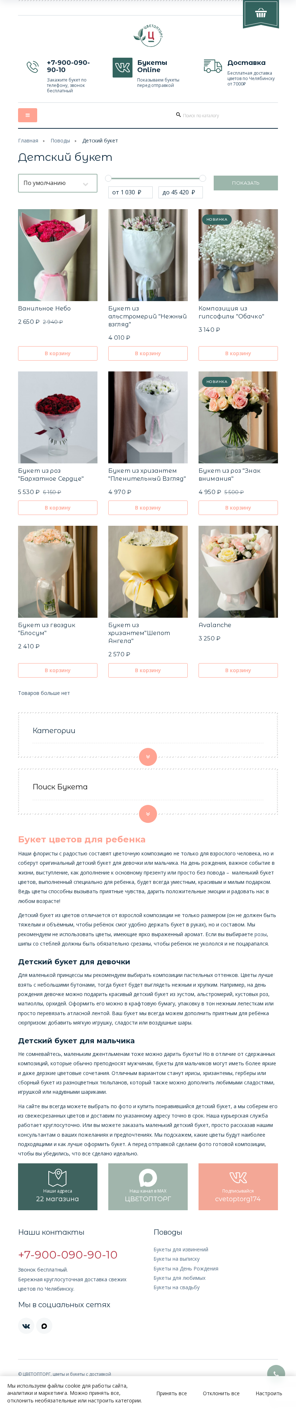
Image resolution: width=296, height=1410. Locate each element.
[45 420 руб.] (202, 178)
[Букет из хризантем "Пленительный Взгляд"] (148, 417)
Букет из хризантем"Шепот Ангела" (139, 633)
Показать (246, 183)
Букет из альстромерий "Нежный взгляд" (147, 316)
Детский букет (100, 140)
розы (260, 934)
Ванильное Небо (44, 308)
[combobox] (57, 183)
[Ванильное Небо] (57, 255)
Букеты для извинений (180, 1249)
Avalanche (215, 625)
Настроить (269, 1393)
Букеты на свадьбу (176, 1287)
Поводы (60, 140)
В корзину (58, 353)
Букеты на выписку (176, 1258)
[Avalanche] (238, 572)
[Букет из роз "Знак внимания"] (238, 417)
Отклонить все (221, 1393)
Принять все (171, 1393)
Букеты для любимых (179, 1277)
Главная (28, 140)
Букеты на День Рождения (185, 1268)
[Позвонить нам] (276, 1374)
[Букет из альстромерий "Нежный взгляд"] (148, 255)
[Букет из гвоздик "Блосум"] (57, 572)
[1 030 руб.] (108, 178)
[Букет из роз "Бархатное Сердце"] (57, 417)
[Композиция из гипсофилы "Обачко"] (238, 255)
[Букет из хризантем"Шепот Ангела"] (148, 572)
